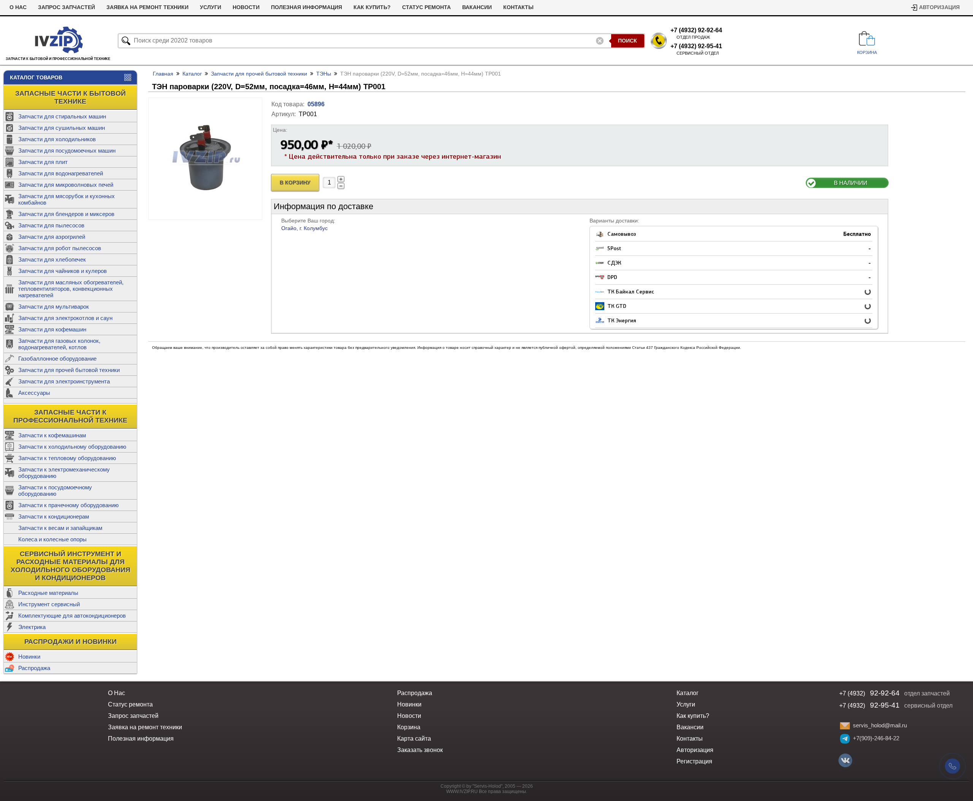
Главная (163, 74)
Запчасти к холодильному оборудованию (72, 446)
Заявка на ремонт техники (147, 7)
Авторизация (939, 7)
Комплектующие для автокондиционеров (72, 615)
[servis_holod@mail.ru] (845, 726)
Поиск (627, 41)
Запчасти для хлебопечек (52, 259)
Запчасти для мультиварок (53, 306)
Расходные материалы (48, 593)
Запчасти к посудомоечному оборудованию (55, 490)
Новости (246, 7)
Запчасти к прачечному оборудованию (68, 505)
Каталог (192, 74)
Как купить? (372, 7)
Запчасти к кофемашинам (52, 435)
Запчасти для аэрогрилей (51, 236)
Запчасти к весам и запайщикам (60, 528)
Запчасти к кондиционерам (53, 516)
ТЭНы (323, 74)
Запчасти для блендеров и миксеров (66, 214)
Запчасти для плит (43, 162)
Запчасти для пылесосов (51, 225)
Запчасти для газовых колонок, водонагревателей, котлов (59, 343)
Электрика (32, 627)
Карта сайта (414, 738)
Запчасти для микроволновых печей (65, 184)
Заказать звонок (420, 750)
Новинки (29, 656)
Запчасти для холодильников (57, 139)
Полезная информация (306, 7)
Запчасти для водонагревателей (60, 173)
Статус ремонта (426, 7)
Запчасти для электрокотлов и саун (65, 318)
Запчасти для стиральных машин (62, 116)
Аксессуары (34, 392)
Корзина (408, 727)
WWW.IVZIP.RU (462, 791)
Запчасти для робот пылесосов (59, 248)
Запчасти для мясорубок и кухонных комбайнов (66, 199)
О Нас (18, 7)
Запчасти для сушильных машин (61, 128)
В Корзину (295, 183)
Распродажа (34, 668)
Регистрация (694, 761)
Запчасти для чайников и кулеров (62, 271)
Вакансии (477, 7)
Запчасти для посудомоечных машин (67, 150)
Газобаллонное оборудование (57, 358)
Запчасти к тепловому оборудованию (67, 458)
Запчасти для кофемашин (52, 329)
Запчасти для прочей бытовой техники (69, 370)
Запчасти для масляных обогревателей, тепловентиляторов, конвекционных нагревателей (71, 288)
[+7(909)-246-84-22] (845, 739)
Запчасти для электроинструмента (64, 381)
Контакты (518, 7)
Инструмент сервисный (49, 604)
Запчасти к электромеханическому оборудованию (64, 472)
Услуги (210, 7)
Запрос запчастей (66, 7)
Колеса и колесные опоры (52, 539)
